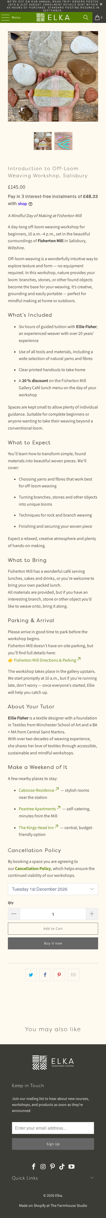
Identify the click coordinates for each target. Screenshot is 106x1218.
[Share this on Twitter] (31, 975)
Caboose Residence (36, 790)
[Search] (86, 17)
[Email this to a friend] (73, 975)
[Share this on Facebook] (45, 975)
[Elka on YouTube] (72, 1166)
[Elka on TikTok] (62, 1166)
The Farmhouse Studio (69, 1205)
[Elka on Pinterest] (53, 1166)
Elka (58, 1195)
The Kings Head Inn (36, 827)
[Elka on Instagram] (43, 1166)
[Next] (94, 77)
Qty (11, 902)
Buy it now (53, 943)
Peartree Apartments (37, 809)
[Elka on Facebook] (34, 1166)
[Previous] (12, 77)
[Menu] (2, 17)
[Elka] (53, 17)
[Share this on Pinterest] (59, 975)
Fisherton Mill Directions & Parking (45, 660)
